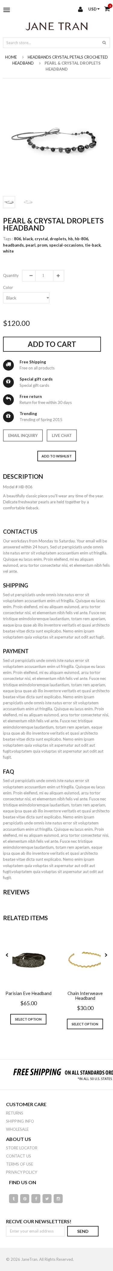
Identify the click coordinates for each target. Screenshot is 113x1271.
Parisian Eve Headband (28, 993)
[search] (104, 42)
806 (18, 238)
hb (71, 238)
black (28, 238)
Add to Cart (52, 344)
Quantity (10, 275)
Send (83, 1231)
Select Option (28, 1019)
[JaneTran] (56, 26)
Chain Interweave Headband (85, 995)
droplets (58, 238)
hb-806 (82, 238)
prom (42, 245)
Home (11, 57)
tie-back (93, 245)
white (8, 251)
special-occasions (66, 245)
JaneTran (29, 1259)
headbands (14, 245)
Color (8, 287)
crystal (42, 238)
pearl (31, 245)
